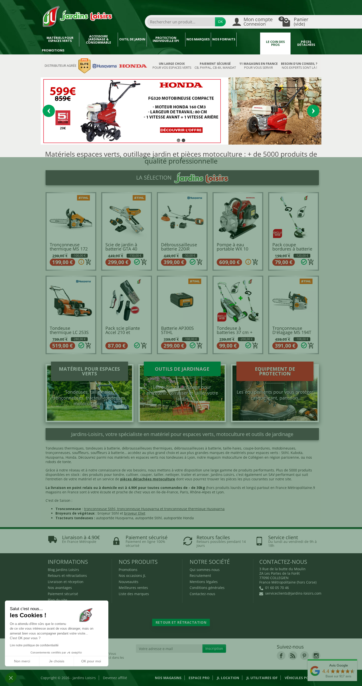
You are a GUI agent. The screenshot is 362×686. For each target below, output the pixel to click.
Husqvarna (55, 457)
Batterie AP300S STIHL (177, 330)
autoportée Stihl (148, 518)
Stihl (285, 452)
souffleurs (80, 452)
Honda (71, 457)
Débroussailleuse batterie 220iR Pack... (179, 249)
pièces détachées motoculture (147, 479)
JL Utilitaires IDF (262, 677)
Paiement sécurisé (63, 593)
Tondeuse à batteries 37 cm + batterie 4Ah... (234, 332)
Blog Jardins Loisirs (63, 569)
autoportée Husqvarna (114, 518)
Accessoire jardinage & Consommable (98, 39)
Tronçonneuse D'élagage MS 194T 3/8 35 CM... (291, 332)
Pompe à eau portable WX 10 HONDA (232, 249)
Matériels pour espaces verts (60, 39)
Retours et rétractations (67, 575)
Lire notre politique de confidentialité (34, 645)
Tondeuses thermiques (65, 448)
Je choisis (56, 661)
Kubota (296, 452)
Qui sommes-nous (205, 569)
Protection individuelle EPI (166, 39)
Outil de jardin (132, 39)
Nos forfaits (223, 39)
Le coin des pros (275, 43)
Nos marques (198, 39)
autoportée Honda (179, 518)
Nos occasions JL (132, 575)
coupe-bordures (256, 448)
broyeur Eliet (134, 513)
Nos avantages (60, 587)
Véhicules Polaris (301, 677)
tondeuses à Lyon (180, 457)
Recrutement (200, 575)
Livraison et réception (65, 581)
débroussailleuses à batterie (197, 448)
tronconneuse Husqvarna (138, 508)
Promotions (53, 50)
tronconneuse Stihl (99, 508)
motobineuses (283, 448)
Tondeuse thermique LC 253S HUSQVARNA (69, 332)
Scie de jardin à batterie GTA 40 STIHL (121, 249)
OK (220, 21)
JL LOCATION (228, 677)
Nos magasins (168, 677)
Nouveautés (128, 581)
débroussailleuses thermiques (147, 448)
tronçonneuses (58, 452)
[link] (281, 655)
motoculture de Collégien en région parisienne (260, 457)
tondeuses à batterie (103, 448)
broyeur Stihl (108, 513)
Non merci (22, 661)
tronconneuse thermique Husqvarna (194, 508)
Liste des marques (134, 593)
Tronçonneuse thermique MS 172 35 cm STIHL (69, 249)
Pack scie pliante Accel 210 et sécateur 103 (122, 332)
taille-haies (232, 448)
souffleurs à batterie (107, 452)
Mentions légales (204, 581)
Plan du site (57, 600)
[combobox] (181, 21)
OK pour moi (91, 661)
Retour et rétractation (181, 622)
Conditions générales (207, 587)
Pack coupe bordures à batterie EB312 (292, 249)
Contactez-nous (202, 593)
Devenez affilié (115, 677)
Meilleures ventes (133, 587)
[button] (11, 678)
